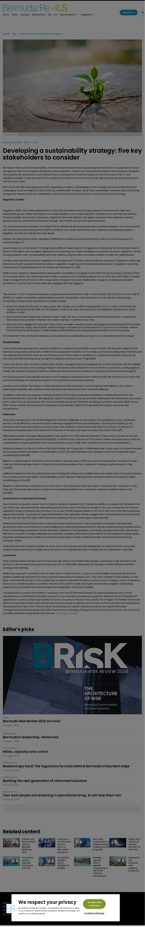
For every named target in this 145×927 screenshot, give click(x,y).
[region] (65, 907)
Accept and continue (94, 904)
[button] (10, 908)
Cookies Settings (94, 913)
